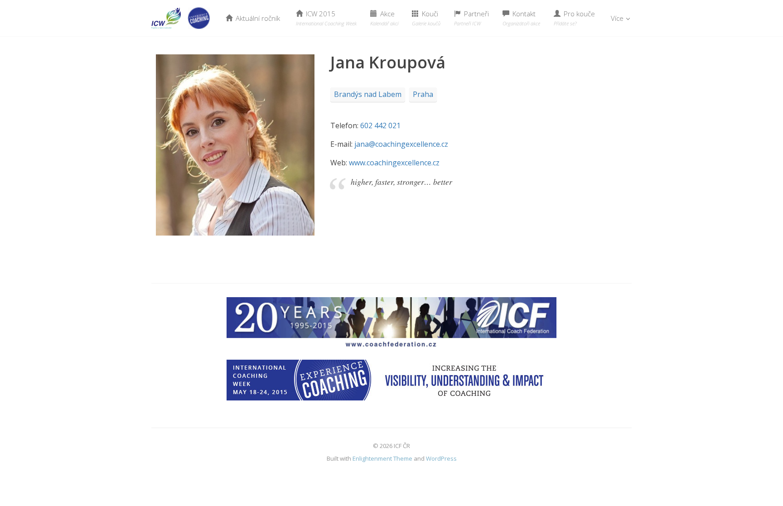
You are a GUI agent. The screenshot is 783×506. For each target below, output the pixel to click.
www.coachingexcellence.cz (394, 163)
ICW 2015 (326, 18)
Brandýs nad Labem (367, 94)
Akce (384, 18)
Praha (423, 94)
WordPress (441, 458)
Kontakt (521, 18)
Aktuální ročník (257, 18)
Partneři (471, 18)
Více (618, 18)
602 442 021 (380, 125)
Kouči (426, 18)
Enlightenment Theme (382, 458)
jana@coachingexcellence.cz (401, 144)
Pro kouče (574, 18)
